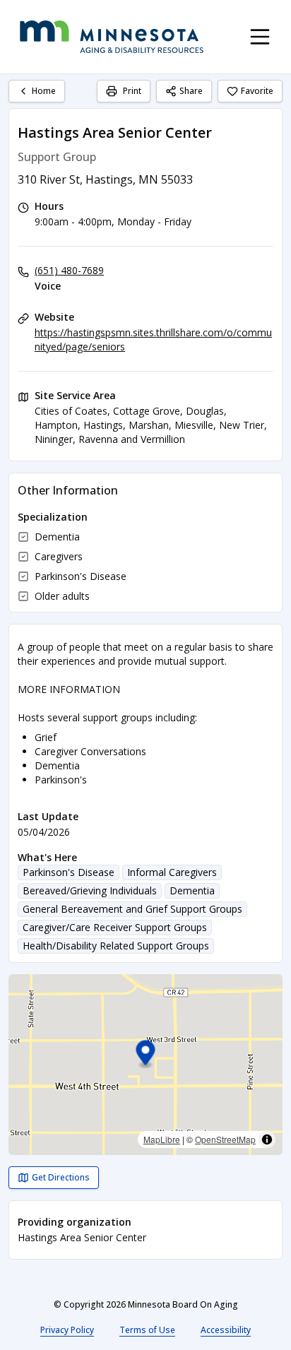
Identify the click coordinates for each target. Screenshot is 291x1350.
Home (44, 91)
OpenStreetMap (225, 1139)
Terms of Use (147, 1330)
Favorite (257, 91)
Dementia (192, 890)
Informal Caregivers (172, 872)
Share (191, 91)
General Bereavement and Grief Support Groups (132, 909)
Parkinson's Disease (68, 872)
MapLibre (161, 1139)
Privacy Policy (67, 1330)
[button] (145, 1055)
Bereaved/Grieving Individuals (90, 890)
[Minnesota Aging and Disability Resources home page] (111, 37)
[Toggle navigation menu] (260, 36)
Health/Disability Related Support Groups (116, 945)
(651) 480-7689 (69, 270)
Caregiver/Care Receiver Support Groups (115, 927)
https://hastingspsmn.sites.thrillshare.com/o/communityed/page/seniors (153, 339)
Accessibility (226, 1330)
